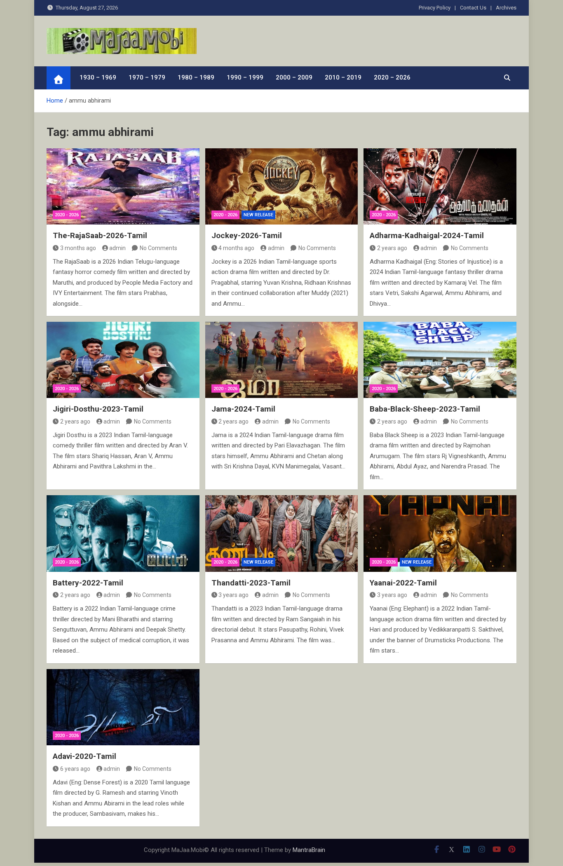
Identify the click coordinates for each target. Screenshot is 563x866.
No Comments (158, 248)
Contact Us (473, 8)
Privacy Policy (434, 8)
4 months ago (236, 248)
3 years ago (233, 595)
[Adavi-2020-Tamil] (123, 707)
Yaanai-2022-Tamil (403, 582)
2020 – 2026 (392, 77)
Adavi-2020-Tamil (84, 756)
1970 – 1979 (147, 77)
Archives (506, 8)
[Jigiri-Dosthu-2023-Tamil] (123, 360)
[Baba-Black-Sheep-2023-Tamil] (440, 360)
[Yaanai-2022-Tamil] (440, 533)
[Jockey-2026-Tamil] (281, 186)
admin (117, 248)
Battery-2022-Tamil (88, 582)
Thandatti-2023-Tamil (251, 582)
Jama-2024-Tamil (243, 409)
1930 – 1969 (98, 77)
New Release (258, 215)
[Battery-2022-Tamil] (123, 533)
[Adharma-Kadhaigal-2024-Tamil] (440, 186)
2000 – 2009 (294, 77)
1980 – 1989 (196, 77)
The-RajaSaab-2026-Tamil (100, 235)
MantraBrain (309, 850)
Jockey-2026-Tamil (246, 235)
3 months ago (78, 248)
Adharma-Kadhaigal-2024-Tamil (427, 235)
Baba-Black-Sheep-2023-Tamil (425, 409)
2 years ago (392, 248)
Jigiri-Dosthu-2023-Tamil (98, 409)
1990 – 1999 (245, 77)
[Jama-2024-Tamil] (281, 360)
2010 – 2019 (343, 77)
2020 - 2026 (67, 215)
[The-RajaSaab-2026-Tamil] (123, 186)
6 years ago (75, 768)
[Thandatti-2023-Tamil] (281, 533)
